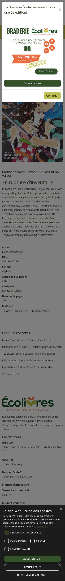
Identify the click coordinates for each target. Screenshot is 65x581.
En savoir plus (41, 526)
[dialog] (32, 543)
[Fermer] (60, 9)
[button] (32, 575)
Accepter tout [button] (32, 558)
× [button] (61, 509)
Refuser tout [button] (32, 567)
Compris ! (52, 96)
